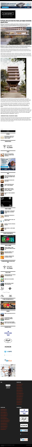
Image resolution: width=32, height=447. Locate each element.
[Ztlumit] (13, 240)
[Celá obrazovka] (14, 240)
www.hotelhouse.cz (19, 397)
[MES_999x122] (16, 4)
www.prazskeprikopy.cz (4, 424)
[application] (8, 237)
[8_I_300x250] (8, 162)
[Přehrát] (1, 240)
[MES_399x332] (8, 368)
